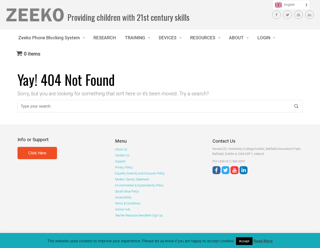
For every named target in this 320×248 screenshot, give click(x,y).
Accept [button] (244, 241)
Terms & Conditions (127, 203)
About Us (121, 149)
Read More (263, 241)
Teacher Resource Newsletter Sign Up (139, 215)
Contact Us (122, 155)
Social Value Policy (127, 191)
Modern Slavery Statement (132, 179)
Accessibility (123, 197)
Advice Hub (122, 209)
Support (120, 161)
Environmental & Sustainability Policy (139, 185)
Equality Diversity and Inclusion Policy (140, 173)
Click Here (37, 153)
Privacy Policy (124, 167)
